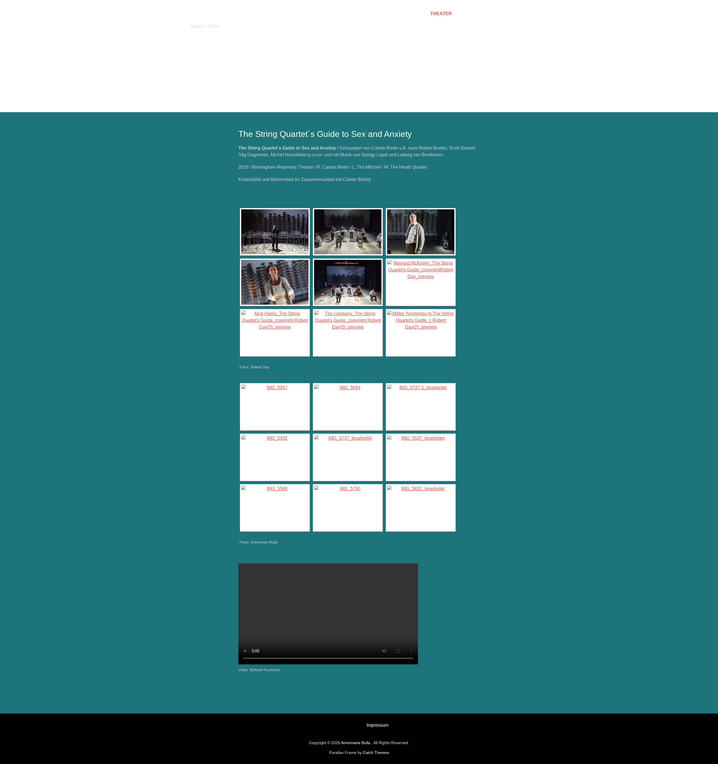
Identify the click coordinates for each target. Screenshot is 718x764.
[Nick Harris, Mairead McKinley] (420, 231)
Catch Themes (376, 752)
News (396, 13)
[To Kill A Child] (420, 406)
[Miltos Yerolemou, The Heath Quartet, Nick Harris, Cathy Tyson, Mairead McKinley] (347, 282)
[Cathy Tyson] (275, 282)
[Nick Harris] (275, 332)
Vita (417, 13)
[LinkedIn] (342, 724)
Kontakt (518, 13)
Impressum (377, 725)
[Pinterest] (354, 724)
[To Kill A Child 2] (275, 457)
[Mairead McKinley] (420, 282)
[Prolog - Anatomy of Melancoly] (275, 406)
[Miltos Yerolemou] (275, 231)
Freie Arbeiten (479, 13)
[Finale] (420, 507)
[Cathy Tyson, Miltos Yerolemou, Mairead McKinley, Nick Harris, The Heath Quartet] (347, 231)
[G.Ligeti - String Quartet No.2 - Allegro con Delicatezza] (347, 457)
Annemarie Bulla (234, 15)
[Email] (329, 724)
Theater (441, 13)
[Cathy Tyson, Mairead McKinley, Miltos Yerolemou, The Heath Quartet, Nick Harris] (347, 332)
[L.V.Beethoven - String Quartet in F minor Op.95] (347, 507)
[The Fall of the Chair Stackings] (420, 457)
